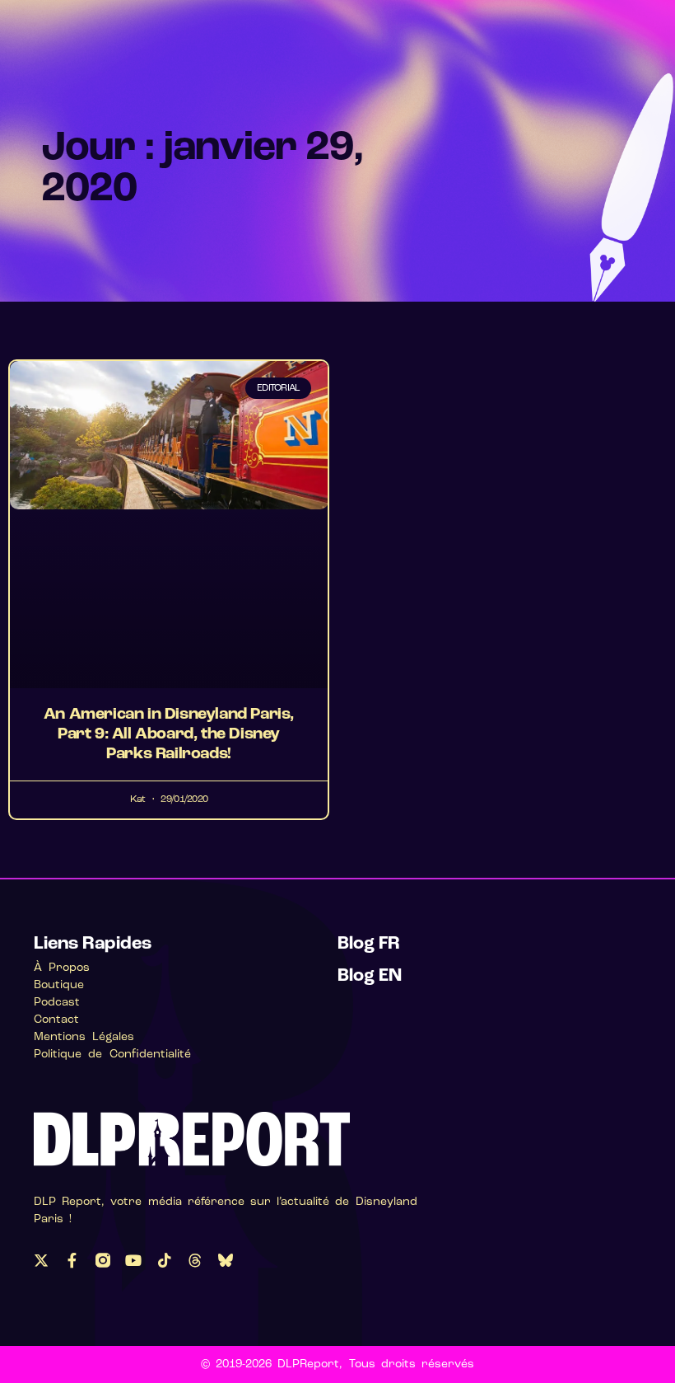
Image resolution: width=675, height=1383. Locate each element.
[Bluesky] (225, 1260)
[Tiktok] (163, 1260)
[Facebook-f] (71, 1260)
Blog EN (370, 976)
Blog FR (369, 944)
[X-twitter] (41, 1260)
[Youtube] (133, 1260)
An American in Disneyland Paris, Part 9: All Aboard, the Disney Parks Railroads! (169, 734)
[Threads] (195, 1260)
